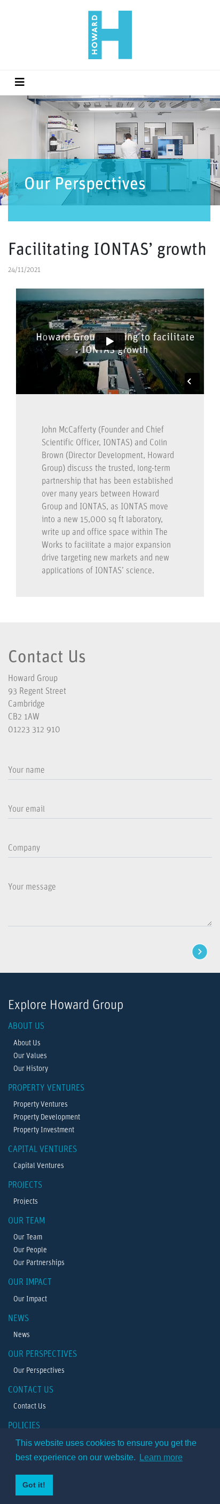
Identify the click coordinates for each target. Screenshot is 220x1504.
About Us (27, 1043)
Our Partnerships (39, 1263)
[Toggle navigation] (20, 83)
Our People (30, 1250)
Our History (30, 1069)
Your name (26, 770)
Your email (26, 809)
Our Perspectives (39, 1371)
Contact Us (29, 1407)
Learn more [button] (161, 1457)
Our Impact (30, 1299)
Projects (25, 1202)
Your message (32, 887)
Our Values (30, 1056)
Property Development (46, 1118)
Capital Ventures (38, 1166)
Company (24, 848)
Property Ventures (40, 1105)
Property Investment (43, 1130)
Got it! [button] (33, 1485)
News (21, 1335)
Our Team (27, 1238)
